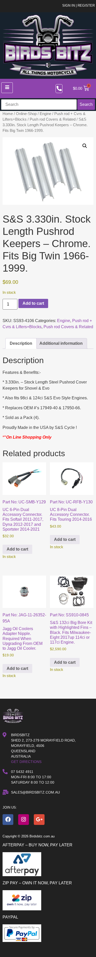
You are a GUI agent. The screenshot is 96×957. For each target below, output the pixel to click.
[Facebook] (8, 819)
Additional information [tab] (61, 343)
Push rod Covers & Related (53, 119)
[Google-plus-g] (39, 819)
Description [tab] (21, 343)
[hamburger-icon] (7, 87)
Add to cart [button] (17, 549)
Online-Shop (26, 114)
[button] (84, 145)
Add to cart (33, 303)
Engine (45, 114)
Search (86, 104)
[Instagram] (23, 819)
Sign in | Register (78, 5)
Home (8, 114)
